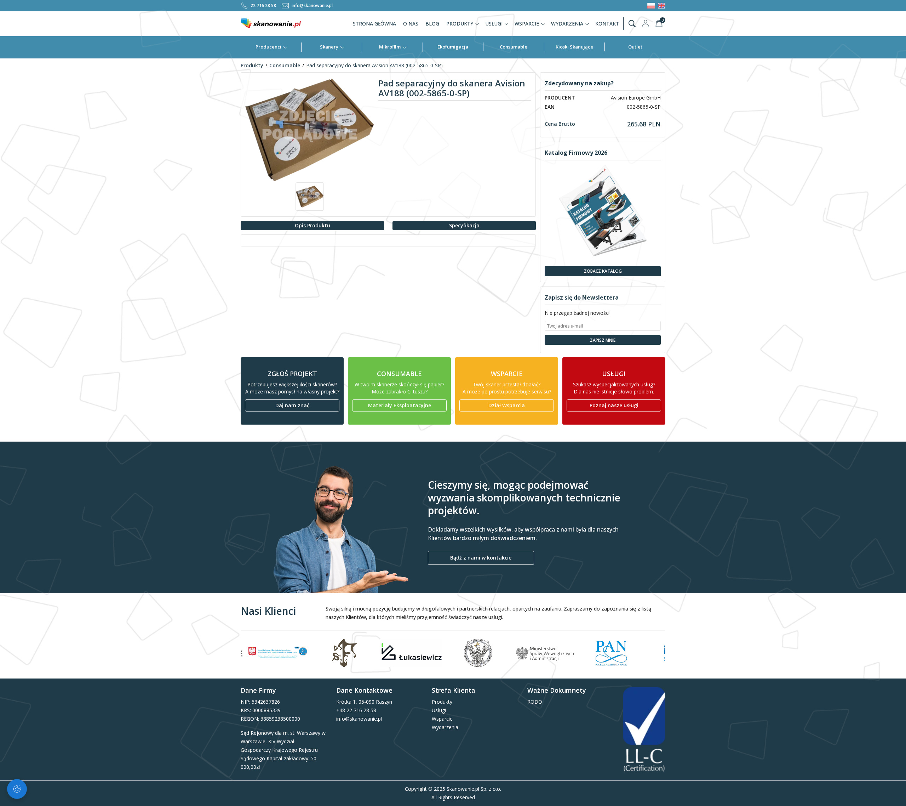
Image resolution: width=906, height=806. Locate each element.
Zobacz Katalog (603, 271)
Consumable (513, 47)
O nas (410, 23)
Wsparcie (527, 23)
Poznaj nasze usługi (614, 405)
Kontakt (607, 23)
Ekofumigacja (452, 47)
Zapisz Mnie (602, 340)
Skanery (329, 47)
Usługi (494, 23)
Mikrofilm (390, 47)
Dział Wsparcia (506, 405)
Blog (432, 23)
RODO (534, 701)
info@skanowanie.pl (312, 5)
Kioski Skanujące (574, 47)
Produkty (459, 23)
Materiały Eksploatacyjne (399, 405)
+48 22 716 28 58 (356, 710)
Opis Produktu (312, 225)
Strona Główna (374, 23)
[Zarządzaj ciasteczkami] (17, 789)
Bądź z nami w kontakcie (480, 557)
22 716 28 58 (263, 5)
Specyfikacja (464, 225)
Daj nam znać (292, 405)
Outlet (635, 47)
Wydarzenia (567, 23)
